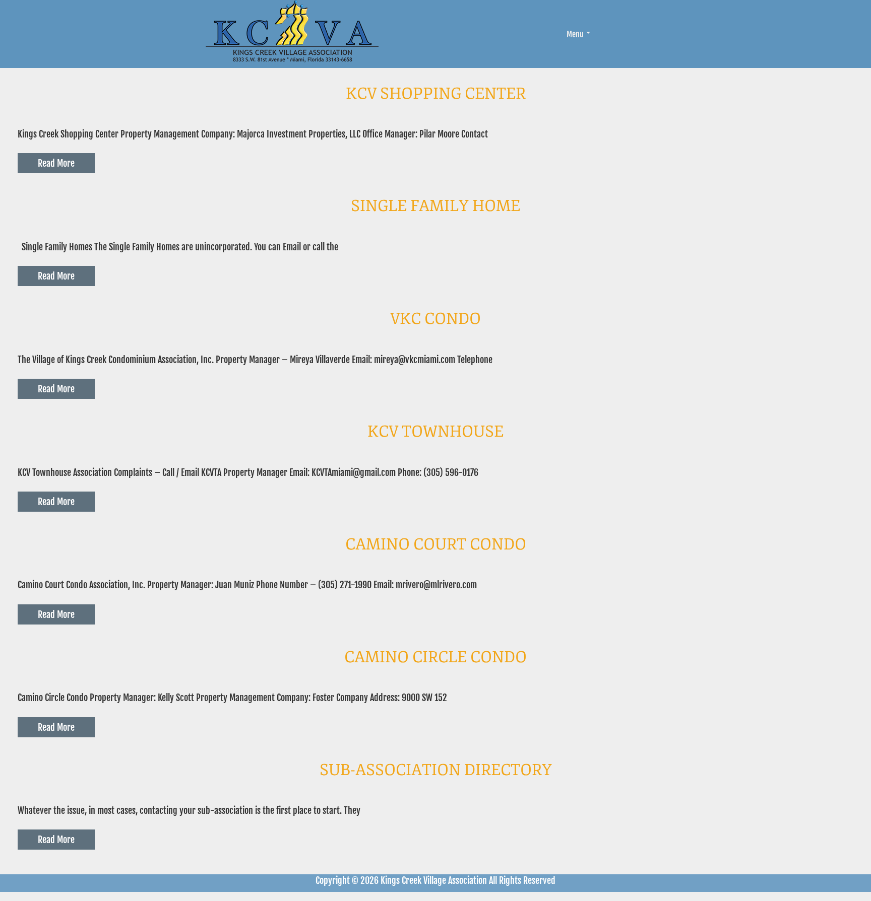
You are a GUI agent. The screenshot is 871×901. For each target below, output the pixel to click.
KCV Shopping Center (436, 93)
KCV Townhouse (435, 431)
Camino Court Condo (435, 544)
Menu (575, 34)
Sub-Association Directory (436, 770)
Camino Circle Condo (435, 657)
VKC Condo (435, 318)
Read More (56, 163)
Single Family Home (435, 206)
